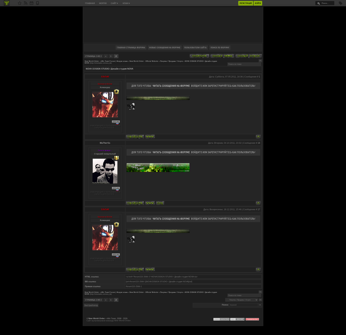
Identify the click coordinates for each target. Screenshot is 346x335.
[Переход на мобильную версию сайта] (37, 4)
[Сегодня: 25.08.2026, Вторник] (31, 4)
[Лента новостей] (25, 4)
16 (259, 143)
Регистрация (246, 3)
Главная (90, 3)
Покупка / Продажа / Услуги (171, 61)
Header (173, 24)
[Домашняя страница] (150, 136)
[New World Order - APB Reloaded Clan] (19, 4)
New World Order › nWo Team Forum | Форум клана (106, 61)
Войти (258, 3)
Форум (103, 3)
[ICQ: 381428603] (160, 203)
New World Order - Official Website (144, 61)
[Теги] (340, 4)
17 (259, 209)
